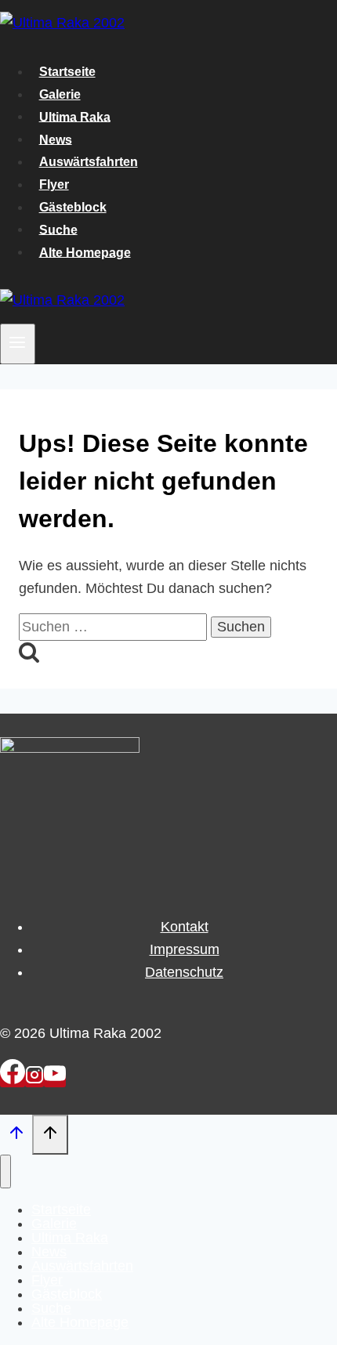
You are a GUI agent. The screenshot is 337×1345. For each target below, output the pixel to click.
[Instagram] (34, 1079)
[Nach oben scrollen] (16, 1135)
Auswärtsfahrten (88, 161)
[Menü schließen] (5, 1171)
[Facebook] (12, 1079)
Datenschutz (184, 972)
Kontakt (184, 927)
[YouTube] (55, 1079)
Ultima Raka (75, 116)
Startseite (67, 71)
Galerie (60, 94)
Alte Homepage (85, 252)
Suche (58, 229)
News (55, 139)
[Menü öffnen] (17, 344)
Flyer (54, 184)
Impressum (184, 949)
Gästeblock (73, 207)
